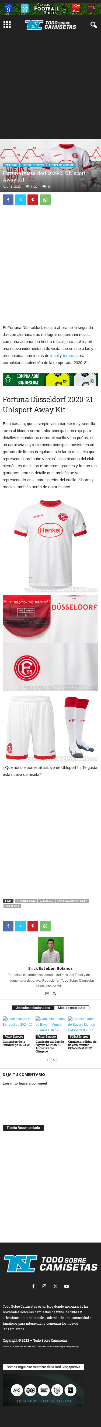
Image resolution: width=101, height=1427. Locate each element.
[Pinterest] (32, 199)
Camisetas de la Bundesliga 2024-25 (16, 1043)
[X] (20, 199)
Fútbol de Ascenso (61, 165)
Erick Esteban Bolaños (50, 968)
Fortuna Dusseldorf (72, 901)
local (54, 355)
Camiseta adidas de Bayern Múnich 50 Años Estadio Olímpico (50, 1046)
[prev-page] (47, 1060)
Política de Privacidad (50, 1346)
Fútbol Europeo (33, 165)
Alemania (46, 901)
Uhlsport (12, 906)
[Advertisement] (50, 85)
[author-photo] (50, 950)
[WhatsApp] (45, 199)
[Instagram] (47, 994)
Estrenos (11, 165)
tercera (69, 355)
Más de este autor (71, 1008)
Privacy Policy (71, 1346)
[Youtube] (67, 1287)
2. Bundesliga (26, 901)
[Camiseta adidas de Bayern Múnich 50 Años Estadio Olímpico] (51, 1027)
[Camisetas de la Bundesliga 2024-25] (18, 1027)
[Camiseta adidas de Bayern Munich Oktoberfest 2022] (83, 1027)
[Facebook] (8, 199)
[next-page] (54, 1060)
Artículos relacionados (33, 1008)
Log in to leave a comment (25, 1083)
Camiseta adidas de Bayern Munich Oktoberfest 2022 (82, 1044)
